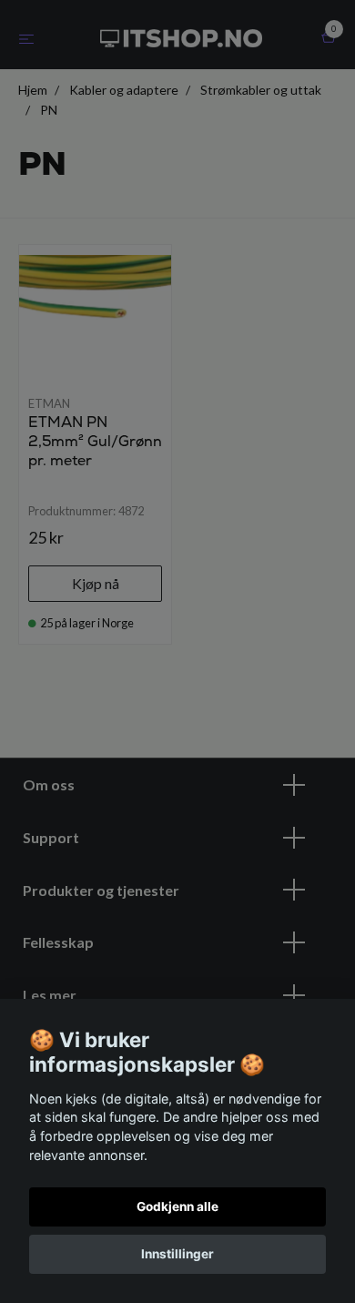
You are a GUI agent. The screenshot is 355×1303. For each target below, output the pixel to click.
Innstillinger (177, 1254)
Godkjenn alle (177, 1206)
